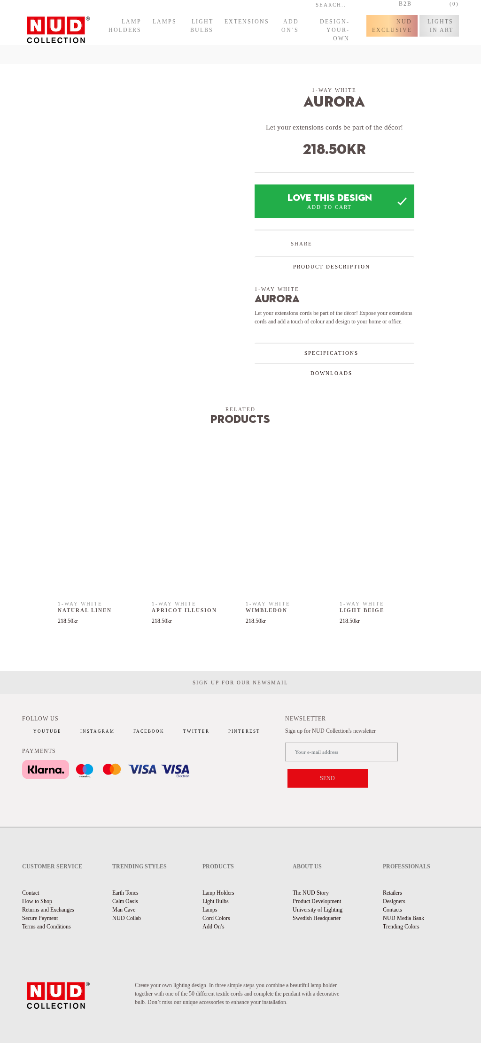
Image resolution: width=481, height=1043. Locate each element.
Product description (331, 266)
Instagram (97, 731)
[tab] (334, 266)
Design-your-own (334, 30)
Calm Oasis (125, 901)
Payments (39, 751)
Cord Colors (216, 918)
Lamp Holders (125, 25)
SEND (327, 778)
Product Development (317, 901)
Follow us (40, 718)
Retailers (392, 893)
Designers (394, 901)
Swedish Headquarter (317, 918)
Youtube (47, 731)
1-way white (334, 90)
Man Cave (123, 909)
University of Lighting (317, 909)
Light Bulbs (201, 25)
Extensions (247, 21)
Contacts (392, 909)
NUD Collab (126, 918)
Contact (30, 893)
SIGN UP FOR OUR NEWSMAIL (240, 682)
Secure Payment (40, 918)
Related (240, 409)
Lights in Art (440, 25)
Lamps (165, 21)
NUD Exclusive (392, 25)
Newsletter (305, 718)
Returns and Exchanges (48, 909)
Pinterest (244, 731)
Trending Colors (401, 926)
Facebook (148, 731)
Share (301, 243)
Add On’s (290, 25)
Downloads (331, 373)
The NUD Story (311, 893)
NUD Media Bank (403, 918)
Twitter (196, 731)
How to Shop (37, 901)
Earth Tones (125, 893)
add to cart (329, 207)
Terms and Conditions (46, 926)
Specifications (331, 353)
